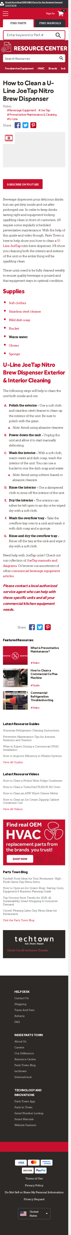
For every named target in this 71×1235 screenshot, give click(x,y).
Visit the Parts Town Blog (19, 920)
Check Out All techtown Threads (27, 950)
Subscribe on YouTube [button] (23, 184)
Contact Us (21, 998)
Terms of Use (34, 1178)
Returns (19, 1016)
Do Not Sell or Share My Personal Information (34, 1192)
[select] (34, 1213)
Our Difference (24, 1053)
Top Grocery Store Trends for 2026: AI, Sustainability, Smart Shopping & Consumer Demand (30, 901)
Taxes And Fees (24, 1010)
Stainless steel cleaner (25, 311)
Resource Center (25, 1059)
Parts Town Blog (25, 1065)
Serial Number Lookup (28, 1113)
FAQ (17, 1021)
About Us (20, 1041)
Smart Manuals (24, 1119)
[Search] (61, 58)
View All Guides (13, 762)
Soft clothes (17, 303)
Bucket (14, 328)
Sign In (50, 13)
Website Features (25, 1125)
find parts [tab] (18, 23)
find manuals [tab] (50, 23)
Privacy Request (34, 1199)
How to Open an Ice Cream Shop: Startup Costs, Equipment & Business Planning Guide (33, 890)
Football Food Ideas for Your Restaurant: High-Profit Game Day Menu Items (32, 880)
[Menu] (5, 13)
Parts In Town (23, 1107)
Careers (19, 1047)
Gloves (14, 345)
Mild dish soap (19, 320)
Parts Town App (24, 1101)
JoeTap (15, 246)
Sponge (14, 354)
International (23, 1077)
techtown (20, 1071)
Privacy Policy (34, 1185)
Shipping (20, 1004)
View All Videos (13, 809)
